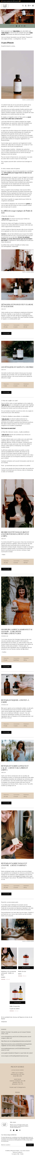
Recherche (23, 5)
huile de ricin (5, 219)
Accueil (10, 11)
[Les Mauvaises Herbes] (5, 5)
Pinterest (22, 26)
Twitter (19, 26)
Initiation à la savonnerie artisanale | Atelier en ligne (8, 973)
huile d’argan (5, 33)
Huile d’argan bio (15, 1006)
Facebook (17, 26)
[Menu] (33, 6)
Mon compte (26, 5)
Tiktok (23, 1130)
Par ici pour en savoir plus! (8, 428)
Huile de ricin (22, 971)
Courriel (24, 26)
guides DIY (24, 11)
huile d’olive (16, 31)
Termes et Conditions (17, 1152)
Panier (30, 5)
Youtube (16, 1130)
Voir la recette (6, 333)
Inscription (30, 1145)
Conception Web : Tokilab (17, 1154)
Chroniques (16, 11)
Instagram (10, 1130)
